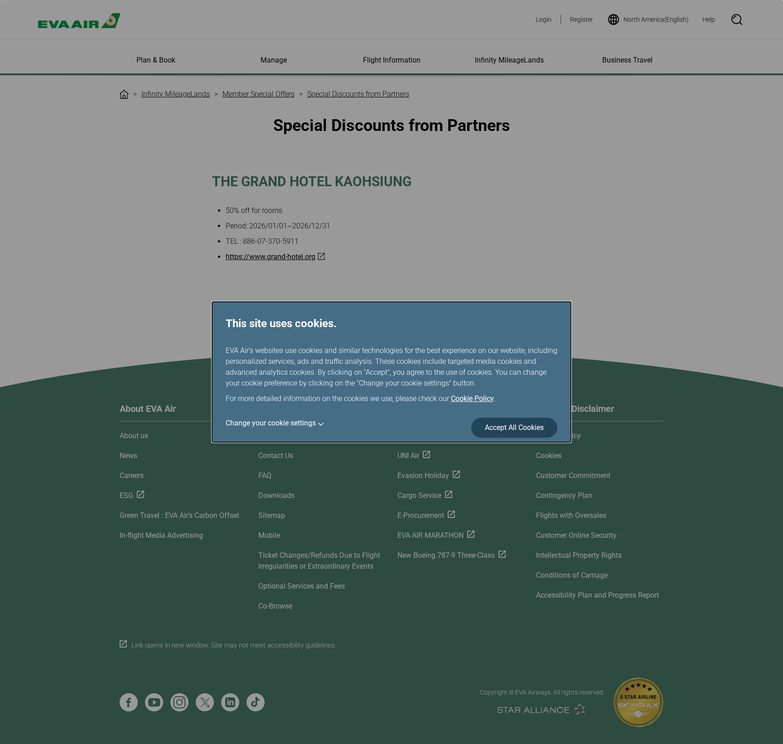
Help (708, 19)
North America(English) (656, 19)
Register (581, 19)
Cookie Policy (472, 398)
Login (543, 19)
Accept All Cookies (514, 427)
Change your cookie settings (271, 423)
